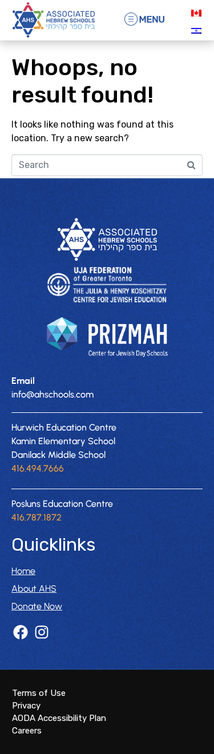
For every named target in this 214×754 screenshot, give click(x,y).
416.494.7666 (37, 468)
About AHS (33, 588)
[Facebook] (20, 632)
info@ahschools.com (52, 394)
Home (23, 571)
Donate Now (36, 606)
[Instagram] (41, 632)
